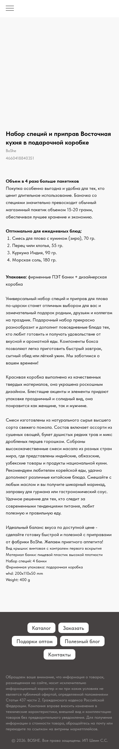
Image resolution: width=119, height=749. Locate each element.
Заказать (73, 628)
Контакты (59, 654)
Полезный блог (82, 641)
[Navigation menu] (10, 9)
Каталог (41, 628)
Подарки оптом (34, 641)
